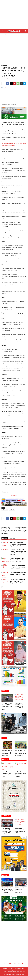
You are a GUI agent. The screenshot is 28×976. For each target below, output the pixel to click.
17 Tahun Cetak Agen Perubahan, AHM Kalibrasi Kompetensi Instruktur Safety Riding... (6, 706)
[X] (11, 83)
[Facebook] (7, 83)
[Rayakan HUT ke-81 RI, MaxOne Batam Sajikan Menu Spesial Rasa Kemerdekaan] (7, 745)
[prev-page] (2, 587)
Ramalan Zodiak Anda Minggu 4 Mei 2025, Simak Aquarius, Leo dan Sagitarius (18, 567)
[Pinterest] (14, 83)
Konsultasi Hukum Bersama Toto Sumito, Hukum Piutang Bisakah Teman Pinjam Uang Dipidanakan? (7, 530)
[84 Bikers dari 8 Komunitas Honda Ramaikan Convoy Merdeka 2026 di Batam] (21, 698)
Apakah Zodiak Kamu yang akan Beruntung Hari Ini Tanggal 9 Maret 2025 (17, 581)
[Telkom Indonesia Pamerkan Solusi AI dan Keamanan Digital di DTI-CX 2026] (21, 823)
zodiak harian (12, 509)
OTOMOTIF (5, 690)
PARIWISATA (5, 875)
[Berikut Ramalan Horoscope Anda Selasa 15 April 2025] (5, 575)
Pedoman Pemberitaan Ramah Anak (11, 971)
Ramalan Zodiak (14, 508)
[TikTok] (14, 963)
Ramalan (7, 508)
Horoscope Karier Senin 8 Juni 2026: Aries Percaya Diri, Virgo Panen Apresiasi (18, 544)
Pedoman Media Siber (19, 968)
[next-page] (5, 587)
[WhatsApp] (18, 83)
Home (2, 34)
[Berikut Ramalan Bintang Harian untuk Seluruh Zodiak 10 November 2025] (5, 562)
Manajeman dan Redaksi (8, 968)
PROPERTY (5, 759)
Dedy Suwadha (9, 78)
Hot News (4, 538)
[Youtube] (22, 963)
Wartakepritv (14, 495)
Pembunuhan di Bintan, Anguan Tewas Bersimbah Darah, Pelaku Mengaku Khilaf (20, 530)
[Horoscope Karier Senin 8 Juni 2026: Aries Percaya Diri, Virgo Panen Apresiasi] (5, 544)
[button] (2, 31)
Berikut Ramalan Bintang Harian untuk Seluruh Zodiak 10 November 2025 (18, 560)
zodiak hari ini (5, 509)
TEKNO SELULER (6, 815)
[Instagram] (10, 963)
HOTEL (4, 738)
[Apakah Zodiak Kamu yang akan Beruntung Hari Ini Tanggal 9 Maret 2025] (5, 581)
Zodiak (20, 508)
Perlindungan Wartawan (13, 970)
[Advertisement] (14, 14)
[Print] (21, 83)
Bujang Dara (8, 34)
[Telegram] (24, 83)
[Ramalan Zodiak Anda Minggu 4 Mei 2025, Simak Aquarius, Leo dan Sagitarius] (5, 567)
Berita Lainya (12, 538)
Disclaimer (22, 971)
